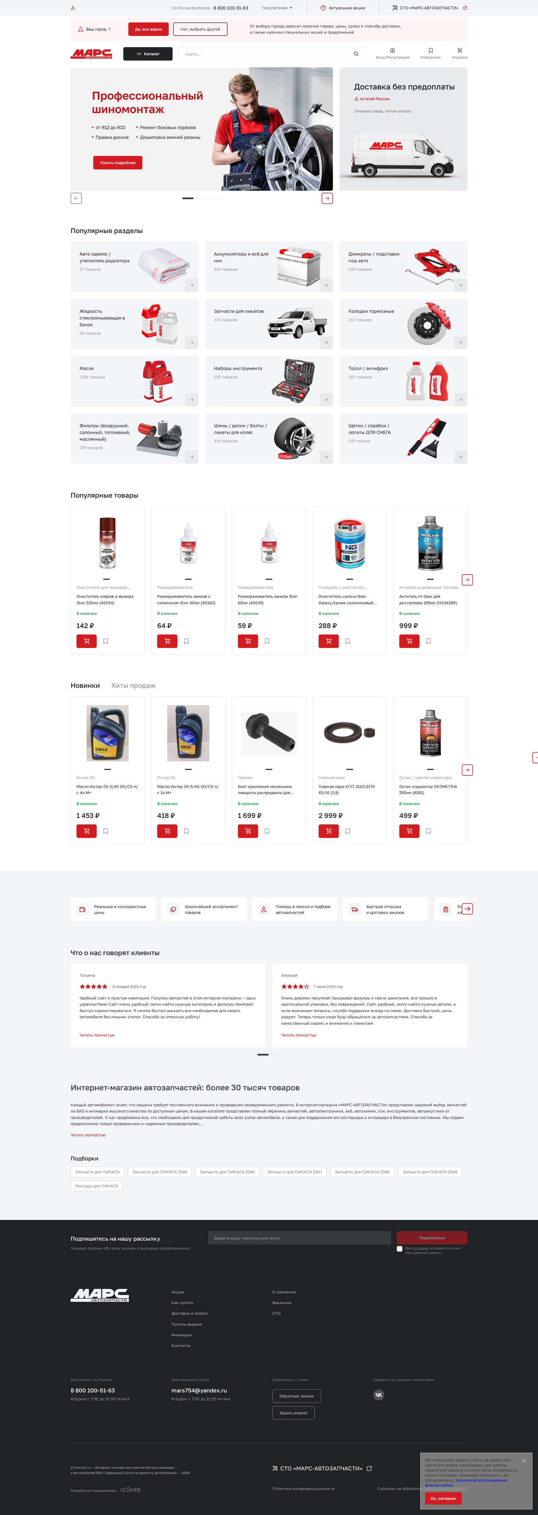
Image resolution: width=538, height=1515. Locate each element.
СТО (276, 1313)
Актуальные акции (347, 7)
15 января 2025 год (129, 986)
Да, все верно (148, 29)
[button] (467, 908)
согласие (420, 1248)
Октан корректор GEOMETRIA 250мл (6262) (428, 789)
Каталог (152, 53)
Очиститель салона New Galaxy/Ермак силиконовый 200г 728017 (346, 600)
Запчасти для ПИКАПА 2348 (362, 1171)
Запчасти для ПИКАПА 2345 (160, 1171)
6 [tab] (212, 198)
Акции (177, 1291)
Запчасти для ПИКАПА (97, 1171)
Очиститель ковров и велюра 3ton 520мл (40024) (104, 599)
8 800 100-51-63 (231, 8)
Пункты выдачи (186, 1324)
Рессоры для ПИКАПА (96, 1185)
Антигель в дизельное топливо (428, 587)
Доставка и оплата (189, 1313)
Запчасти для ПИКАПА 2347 (295, 1171)
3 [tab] (200, 198)
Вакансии (281, 1302)
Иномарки (181, 1334)
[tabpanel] (202, 129)
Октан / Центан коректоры (425, 777)
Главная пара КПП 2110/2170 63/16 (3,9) (347, 789)
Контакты (180, 1345)
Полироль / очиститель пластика (341, 587)
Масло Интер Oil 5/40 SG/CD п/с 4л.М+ (107, 789)
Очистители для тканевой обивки (101, 587)
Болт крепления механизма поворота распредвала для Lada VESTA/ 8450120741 (265, 790)
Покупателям (274, 7)
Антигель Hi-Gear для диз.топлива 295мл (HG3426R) (428, 599)
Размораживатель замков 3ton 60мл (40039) (268, 599)
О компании (284, 1291)
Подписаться (432, 1237)
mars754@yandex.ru (199, 1390)
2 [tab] (197, 198)
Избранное (431, 57)
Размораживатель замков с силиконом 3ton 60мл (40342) (186, 599)
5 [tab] (208, 198)
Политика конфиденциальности (303, 1488)
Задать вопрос (293, 1412)
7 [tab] (216, 198)
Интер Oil (85, 777)
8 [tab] (220, 198)
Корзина (459, 57)
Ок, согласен (443, 1498)
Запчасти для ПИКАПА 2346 (227, 1171)
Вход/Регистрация (392, 57)
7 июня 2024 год (328, 986)
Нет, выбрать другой (200, 29)
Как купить (182, 1302)
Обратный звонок (296, 1396)
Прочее (245, 777)
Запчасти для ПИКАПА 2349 (430, 1171)
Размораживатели (175, 587)
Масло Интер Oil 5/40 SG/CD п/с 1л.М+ (188, 789)
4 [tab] (204, 198)
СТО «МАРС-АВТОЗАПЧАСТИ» (429, 7)
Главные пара (332, 777)
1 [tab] (188, 198)
